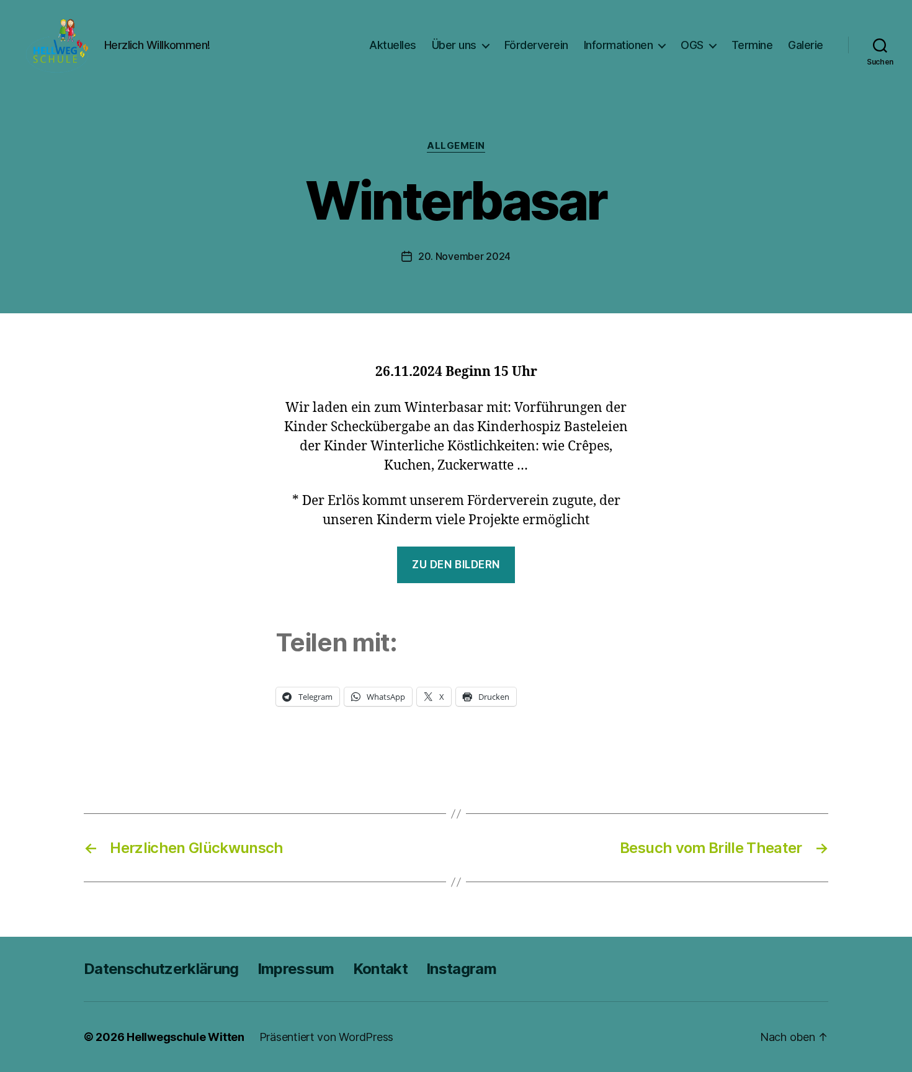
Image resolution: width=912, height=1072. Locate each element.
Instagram (461, 969)
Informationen (618, 44)
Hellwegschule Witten (185, 1036)
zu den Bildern (456, 564)
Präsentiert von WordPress (326, 1036)
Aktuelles (392, 44)
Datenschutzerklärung (161, 969)
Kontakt (380, 969)
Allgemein (456, 145)
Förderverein (536, 44)
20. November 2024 (464, 256)
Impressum (295, 969)
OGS (692, 44)
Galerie (805, 44)
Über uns (454, 44)
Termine (752, 44)
